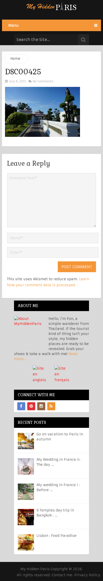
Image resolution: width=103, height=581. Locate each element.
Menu (13, 25)
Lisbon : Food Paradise (56, 535)
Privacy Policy (87, 575)
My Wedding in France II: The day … (58, 462)
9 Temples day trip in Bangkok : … (55, 512)
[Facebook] (21, 406)
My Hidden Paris (35, 569)
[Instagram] (41, 406)
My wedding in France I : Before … (58, 487)
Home (15, 58)
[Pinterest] (31, 406)
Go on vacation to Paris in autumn (59, 436)
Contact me (62, 575)
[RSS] (51, 406)
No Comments (43, 81)
